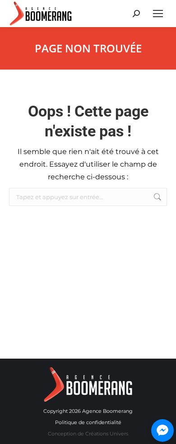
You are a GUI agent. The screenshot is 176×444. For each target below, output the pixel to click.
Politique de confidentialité (88, 422)
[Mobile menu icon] (158, 14)
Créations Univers (106, 433)
